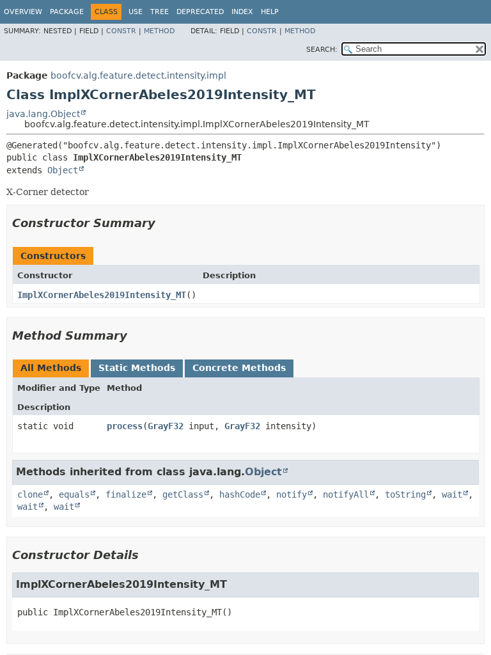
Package (67, 12)
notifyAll (346, 494)
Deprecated (200, 12)
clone (30, 494)
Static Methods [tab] (136, 368)
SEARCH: (322, 49)
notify (291, 494)
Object (62, 170)
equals (74, 494)
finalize (125, 494)
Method (159, 31)
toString (405, 494)
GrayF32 (165, 426)
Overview (23, 12)
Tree (159, 12)
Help (270, 12)
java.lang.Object (43, 114)
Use (136, 12)
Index (242, 12)
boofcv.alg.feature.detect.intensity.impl (138, 75)
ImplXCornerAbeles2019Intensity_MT (101, 295)
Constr (121, 31)
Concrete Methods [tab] (239, 368)
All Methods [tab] (50, 368)
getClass (182, 494)
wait (452, 494)
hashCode (239, 494)
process (125, 426)
